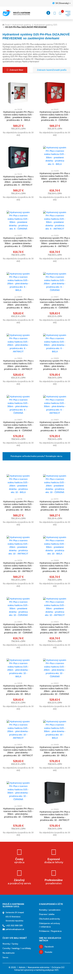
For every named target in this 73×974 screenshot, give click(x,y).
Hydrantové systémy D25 (45, 25)
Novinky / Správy (10, 944)
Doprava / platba (46, 914)
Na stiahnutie (9, 953)
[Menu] (48, 13)
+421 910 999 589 (14, 925)
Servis (5, 957)
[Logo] (16, 13)
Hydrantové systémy (21, 25)
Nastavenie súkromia (38, 967)
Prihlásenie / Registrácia (50, 931)
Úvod (7, 25)
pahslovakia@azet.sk (15, 929)
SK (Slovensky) (62, 3)
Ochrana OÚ (57, 967)
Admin (22, 967)
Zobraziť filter (16, 70)
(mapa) (20, 912)
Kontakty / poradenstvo (49, 910)
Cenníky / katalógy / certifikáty (17, 948)
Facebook (49, 946)
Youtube (48, 952)
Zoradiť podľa (59, 70)
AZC (56, 970)
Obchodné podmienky (49, 919)
